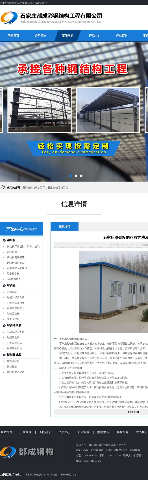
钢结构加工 (13, 252)
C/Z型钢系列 (14, 279)
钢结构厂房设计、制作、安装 (23, 246)
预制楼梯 (12, 366)
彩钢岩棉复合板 (16, 297)
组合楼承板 (13, 273)
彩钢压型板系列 (16, 308)
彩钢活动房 (13, 337)
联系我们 (141, 432)
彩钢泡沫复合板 (16, 302)
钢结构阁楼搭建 (16, 257)
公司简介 (40, 35)
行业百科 (122, 35)
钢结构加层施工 (16, 262)
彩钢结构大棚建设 (17, 268)
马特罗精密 (51, 474)
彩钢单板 (12, 292)
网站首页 (13, 35)
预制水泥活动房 (16, 372)
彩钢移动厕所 (14, 348)
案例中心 (103, 432)
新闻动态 (67, 35)
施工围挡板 (13, 319)
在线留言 (122, 432)
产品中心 (95, 35)
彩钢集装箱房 (14, 343)
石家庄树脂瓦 (67, 474)
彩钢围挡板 (13, 313)
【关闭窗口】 (133, 412)
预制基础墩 (13, 361)
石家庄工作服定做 (34, 474)
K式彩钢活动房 (15, 332)
